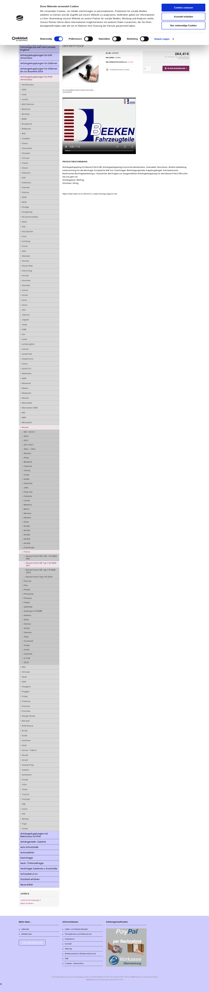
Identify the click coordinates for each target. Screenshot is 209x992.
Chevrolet (27, 148)
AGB (66, 958)
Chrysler (26, 153)
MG (23, 412)
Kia (23, 334)
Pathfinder (29, 547)
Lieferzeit (25, 929)
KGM (24, 329)
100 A (26, 436)
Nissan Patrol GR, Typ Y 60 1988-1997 (41, 564)
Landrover (27, 353)
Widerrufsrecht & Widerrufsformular (80, 953)
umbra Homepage (30, 900)
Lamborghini (28, 344)
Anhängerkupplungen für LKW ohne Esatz (36, 57)
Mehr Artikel (26, 903)
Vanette (28, 653)
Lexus (25, 363)
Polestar (26, 701)
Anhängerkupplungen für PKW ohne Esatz (36, 78)
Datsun (25, 192)
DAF (24, 177)
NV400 (27, 543)
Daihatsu (26, 182)
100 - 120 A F (29, 431)
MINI (24, 417)
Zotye (25, 828)
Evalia (26, 479)
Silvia (26, 619)
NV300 (27, 539)
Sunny (27, 628)
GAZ (24, 251)
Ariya (26, 457)
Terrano (28, 632)
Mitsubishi (27, 422)
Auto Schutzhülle (29, 847)
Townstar (28, 641)
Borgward (27, 123)
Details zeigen (162, 39)
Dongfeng (27, 211)
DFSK (24, 197)
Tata (24, 784)
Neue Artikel (26, 884)
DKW (24, 202)
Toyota (25, 794)
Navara (27, 517)
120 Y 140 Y (29, 444)
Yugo (24, 823)
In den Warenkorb (176, 68)
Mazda (25, 397)
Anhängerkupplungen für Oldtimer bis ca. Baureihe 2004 (38, 70)
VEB (23, 804)
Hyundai (26, 285)
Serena (27, 615)
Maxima (28, 504)
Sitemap (68, 948)
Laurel (27, 500)
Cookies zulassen (183, 7)
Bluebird (28, 461)
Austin (25, 99)
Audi (24, 94)
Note (26, 521)
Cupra (25, 163)
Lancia (25, 349)
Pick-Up (27, 581)
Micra (26, 509)
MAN (24, 378)
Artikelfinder (26, 934)
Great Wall (27, 265)
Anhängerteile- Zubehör (33, 841)
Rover (25, 730)
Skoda (25, 755)
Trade (27, 645)
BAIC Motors (28, 104)
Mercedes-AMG (30, 407)
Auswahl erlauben (183, 16)
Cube (26, 474)
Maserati (26, 383)
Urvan (27, 649)
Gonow (25, 260)
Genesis (26, 256)
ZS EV (26, 662)
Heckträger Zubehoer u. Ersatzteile (38, 868)
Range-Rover (28, 716)
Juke (26, 487)
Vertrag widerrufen (32, 942)
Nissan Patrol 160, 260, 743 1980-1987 (42, 557)
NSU (24, 667)
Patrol (27, 551)
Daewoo (26, 172)
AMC (24, 89)
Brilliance (26, 128)
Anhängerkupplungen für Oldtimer (38, 63)
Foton (25, 246)
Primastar (29, 593)
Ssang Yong (28, 764)
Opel (24, 676)
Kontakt (68, 944)
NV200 (27, 530)
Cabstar (28, 466)
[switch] (88, 38)
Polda (25, 696)
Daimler (26, 187)
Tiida (26, 636)
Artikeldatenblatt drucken (119, 70)
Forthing (26, 241)
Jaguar (25, 319)
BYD (24, 133)
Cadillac (26, 138)
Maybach (26, 393)
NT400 (27, 526)
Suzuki (25, 779)
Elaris (24, 221)
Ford (24, 236)
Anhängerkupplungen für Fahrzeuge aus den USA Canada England (37, 47)
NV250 (27, 534)
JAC (24, 309)
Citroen (26, 158)
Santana (26, 740)
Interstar (28, 483)
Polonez (26, 706)
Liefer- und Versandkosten (76, 929)
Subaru (25, 769)
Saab (24, 735)
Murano (27, 513)
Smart (25, 760)
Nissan (25, 427)
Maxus (25, 388)
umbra (130, 62)
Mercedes (27, 402)
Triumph (26, 799)
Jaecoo (26, 314)
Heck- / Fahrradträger (32, 863)
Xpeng (25, 818)
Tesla (24, 789)
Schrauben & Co (29, 873)
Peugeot (26, 686)
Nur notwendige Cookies (183, 25)
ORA (24, 681)
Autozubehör (27, 852)
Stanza (27, 623)
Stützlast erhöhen (30, 879)
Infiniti (25, 290)
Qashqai (28, 606)
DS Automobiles (30, 216)
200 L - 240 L (30, 449)
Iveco (24, 304)
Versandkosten (184, 57)
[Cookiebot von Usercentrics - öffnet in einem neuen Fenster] (19, 39)
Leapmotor (27, 358)
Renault (26, 720)
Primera (28, 598)
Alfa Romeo (28, 84)
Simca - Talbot (29, 750)
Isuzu (24, 300)
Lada (24, 339)
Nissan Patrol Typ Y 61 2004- (39, 576)
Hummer (26, 280)
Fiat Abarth (27, 231)
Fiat (24, 226)
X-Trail (27, 658)
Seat (24, 745)
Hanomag (27, 270)
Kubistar (28, 496)
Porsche (26, 711)
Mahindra (26, 373)
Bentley (26, 114)
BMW (24, 118)
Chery (25, 143)
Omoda (26, 671)
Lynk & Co (26, 368)
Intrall (25, 295)
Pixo (26, 585)
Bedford (26, 109)
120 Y (26, 440)
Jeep (24, 324)
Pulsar (27, 602)
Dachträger (26, 857)
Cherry (27, 470)
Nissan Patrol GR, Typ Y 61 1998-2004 (41, 571)
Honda (25, 275)
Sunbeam (27, 774)
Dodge (25, 207)
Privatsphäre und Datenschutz (78, 934)
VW (23, 813)
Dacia (25, 167)
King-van (28, 491)
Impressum (70, 939)
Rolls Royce (27, 725)
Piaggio (26, 691)
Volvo (25, 809)
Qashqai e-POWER (33, 611)
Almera (27, 453)
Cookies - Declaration (74, 963)
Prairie (27, 589)
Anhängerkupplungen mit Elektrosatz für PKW (34, 835)
